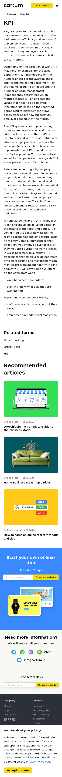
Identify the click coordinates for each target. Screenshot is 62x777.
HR (6, 353)
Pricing (36, 723)
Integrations (39, 718)
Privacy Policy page (39, 761)
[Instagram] (5, 718)
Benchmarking (14, 340)
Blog (6, 710)
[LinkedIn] (13, 718)
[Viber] (30, 652)
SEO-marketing (41, 714)
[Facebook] (10, 718)
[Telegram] (13, 652)
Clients (7, 706)
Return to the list (18, 14)
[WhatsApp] (22, 652)
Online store (11, 421)
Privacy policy (11, 714)
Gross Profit (12, 346)
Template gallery (41, 710)
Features (37, 706)
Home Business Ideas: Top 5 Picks (27, 482)
